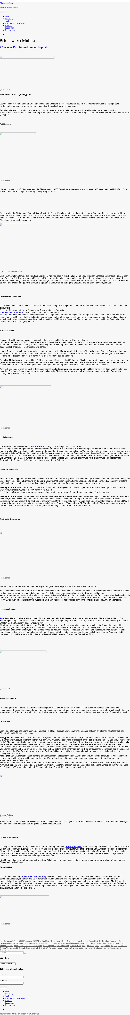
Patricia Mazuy (30, 948)
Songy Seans (57, 948)
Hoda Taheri (18, 943)
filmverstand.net (6, 3)
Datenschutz (10, 30)
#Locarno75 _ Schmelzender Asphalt (24, 47)
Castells (97, 941)
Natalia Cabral (6, 948)
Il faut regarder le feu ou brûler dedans (63, 943)
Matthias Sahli (75, 946)
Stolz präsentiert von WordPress (26, 1014)
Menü (3, 12)
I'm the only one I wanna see (35, 943)
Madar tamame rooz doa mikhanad (28, 946)
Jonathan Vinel (100, 943)
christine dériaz (6, 941)
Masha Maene (63, 946)
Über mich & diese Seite (15, 23)
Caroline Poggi (87, 941)
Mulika (107, 946)
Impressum (9, 28)
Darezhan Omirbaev (109, 941)
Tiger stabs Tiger (80, 948)
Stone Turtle (68, 948)
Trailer (7, 21)
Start (7, 16)
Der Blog (9, 19)
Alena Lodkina (43, 941)
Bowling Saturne (73, 941)
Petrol (39, 948)
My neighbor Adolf (119, 946)
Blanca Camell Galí (58, 941)
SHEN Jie (47, 948)
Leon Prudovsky (113, 943)
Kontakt (8, 25)
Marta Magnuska (49, 946)
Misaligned (99, 946)
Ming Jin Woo (88, 946)
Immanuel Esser (86, 943)
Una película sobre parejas (99, 948)
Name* (3, 974)
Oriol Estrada (18, 948)
